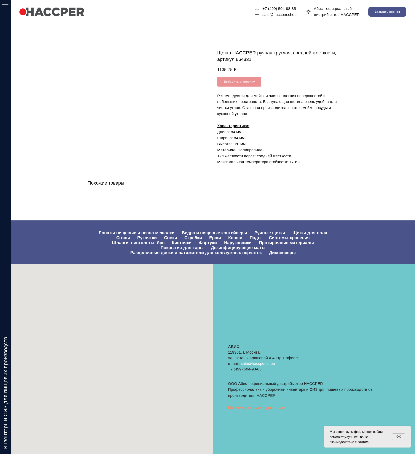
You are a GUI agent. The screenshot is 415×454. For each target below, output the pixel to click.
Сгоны (123, 237)
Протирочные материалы (286, 242)
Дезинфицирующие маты (238, 247)
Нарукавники (238, 242)
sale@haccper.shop (279, 15)
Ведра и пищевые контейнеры (214, 232)
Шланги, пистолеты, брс (138, 242)
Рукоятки (147, 237)
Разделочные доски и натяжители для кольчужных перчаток (196, 252)
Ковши (235, 237)
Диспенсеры (282, 252)
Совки (170, 237)
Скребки (193, 237)
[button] (387, 12)
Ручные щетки (269, 232)
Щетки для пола (309, 232)
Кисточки (182, 242)
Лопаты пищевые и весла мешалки (136, 232)
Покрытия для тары (182, 247)
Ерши (215, 237)
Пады (256, 237)
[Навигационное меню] (5, 6)
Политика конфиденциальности (257, 407)
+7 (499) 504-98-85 (279, 8)
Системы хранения (289, 237)
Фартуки (208, 242)
